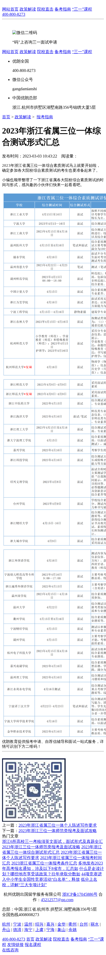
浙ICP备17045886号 (80, 894)
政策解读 (23, 117)
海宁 (28, 929)
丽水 (95, 924)
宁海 (50, 929)
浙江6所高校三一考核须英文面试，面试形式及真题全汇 (52, 841)
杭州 (6, 924)
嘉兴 (50, 924)
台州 (84, 924)
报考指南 (45, 117)
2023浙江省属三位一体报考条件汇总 (44, 863)
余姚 (72, 929)
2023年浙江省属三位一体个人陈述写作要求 (58, 825)
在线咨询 (10, 950)
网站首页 (10, 9)
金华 (61, 924)
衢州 (72, 924)
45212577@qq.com (57, 900)
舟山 (6, 929)
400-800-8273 (13, 14)
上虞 (39, 929)
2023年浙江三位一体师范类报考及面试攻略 (58, 830)
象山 (61, 929)
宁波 (17, 924)
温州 (28, 924)
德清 (17, 929)
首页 (6, 117)
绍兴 (39, 924)
